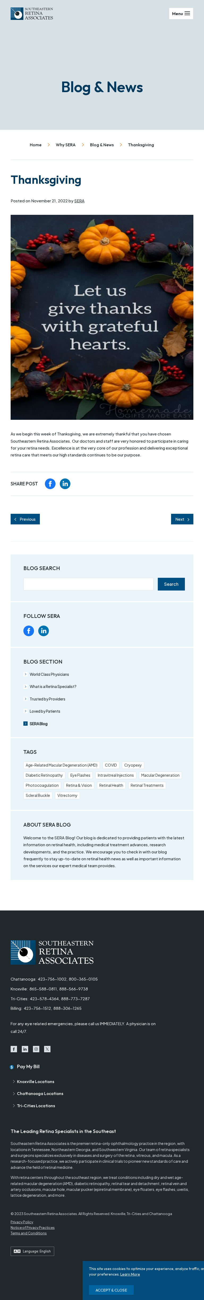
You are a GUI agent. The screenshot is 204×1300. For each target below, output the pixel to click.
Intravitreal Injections (116, 775)
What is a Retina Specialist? (53, 686)
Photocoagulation (42, 785)
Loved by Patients (45, 711)
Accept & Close (111, 1290)
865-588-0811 (43, 988)
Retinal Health (111, 785)
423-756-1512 (37, 1008)
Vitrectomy (67, 795)
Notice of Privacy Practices (33, 1227)
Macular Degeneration (160, 775)
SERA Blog (39, 723)
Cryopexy (133, 765)
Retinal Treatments (147, 785)
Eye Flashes (80, 775)
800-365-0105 (83, 979)
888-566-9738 (73, 988)
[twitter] (73, 631)
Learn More (130, 1274)
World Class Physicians (49, 674)
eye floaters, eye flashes (154, 1189)
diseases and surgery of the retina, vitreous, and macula (124, 1155)
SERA (79, 200)
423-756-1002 (52, 979)
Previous (28, 519)
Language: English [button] (37, 1251)
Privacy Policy (22, 1222)
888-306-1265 (67, 1008)
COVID (111, 765)
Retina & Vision (79, 785)
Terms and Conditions (29, 1233)
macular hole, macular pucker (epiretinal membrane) (87, 1189)
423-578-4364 (44, 998)
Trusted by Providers (47, 698)
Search (171, 584)
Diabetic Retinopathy (44, 775)
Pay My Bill (28, 1066)
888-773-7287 (75, 998)
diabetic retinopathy (92, 1183)
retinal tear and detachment (136, 1183)
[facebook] (50, 483)
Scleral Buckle (38, 795)
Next (179, 519)
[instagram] (58, 631)
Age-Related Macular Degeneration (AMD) (61, 765)
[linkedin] (65, 483)
